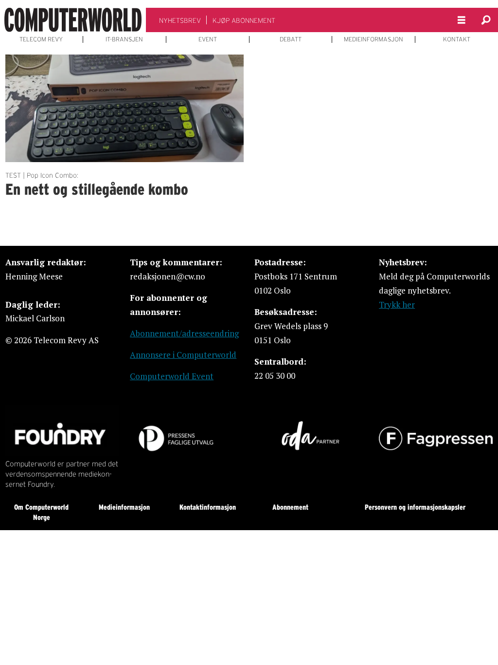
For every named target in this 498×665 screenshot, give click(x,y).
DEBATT (291, 39)
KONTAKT (456, 39)
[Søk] (486, 20)
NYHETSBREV (180, 20)
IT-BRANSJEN (124, 39)
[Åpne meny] (461, 20)
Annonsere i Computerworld (183, 354)
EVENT (207, 39)
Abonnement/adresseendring (184, 333)
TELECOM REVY (41, 39)
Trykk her (397, 304)
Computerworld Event (171, 376)
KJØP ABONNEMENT (244, 20)
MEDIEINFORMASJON (373, 39)
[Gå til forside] (73, 20)
